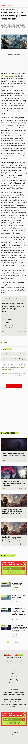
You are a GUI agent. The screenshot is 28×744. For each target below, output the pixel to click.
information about (9, 76)
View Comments (14, 386)
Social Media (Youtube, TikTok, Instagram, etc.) (13, 326)
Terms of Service (10, 572)
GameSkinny (18, 699)
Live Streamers (9, 319)
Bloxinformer (22, 704)
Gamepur (22, 692)
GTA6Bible (13, 706)
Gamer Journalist (9, 699)
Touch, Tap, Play (5, 704)
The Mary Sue (19, 702)
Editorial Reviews (9, 315)
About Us (14, 671)
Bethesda (7, 349)
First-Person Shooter (11, 9)
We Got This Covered (17, 697)
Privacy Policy (17, 572)
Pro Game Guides (7, 692)
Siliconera (7, 697)
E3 (10, 349)
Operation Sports (9, 702)
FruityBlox (14, 704)
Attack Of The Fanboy (9, 694)
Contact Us (14, 677)
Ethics (14, 674)
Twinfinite (16, 692)
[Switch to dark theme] (23, 5)
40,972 (16, 642)
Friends (7, 322)
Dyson (5, 30)
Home (2, 9)
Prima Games (20, 694)
